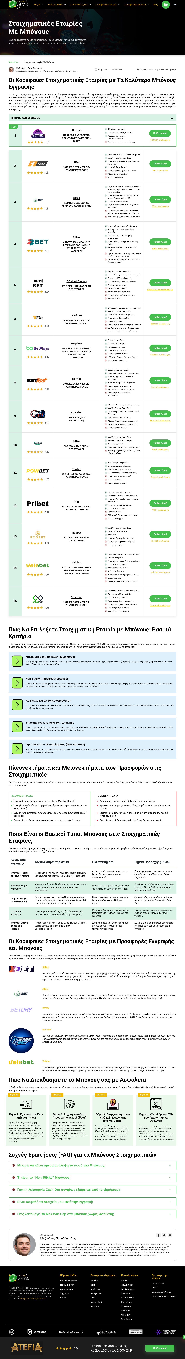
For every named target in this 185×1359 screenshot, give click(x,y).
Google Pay (96, 1293)
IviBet (76, 441)
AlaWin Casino (128, 1285)
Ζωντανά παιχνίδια (79, 4)
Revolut (94, 1280)
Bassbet (46, 1029)
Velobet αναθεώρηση (160, 572)
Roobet (76, 532)
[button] (92, 1165)
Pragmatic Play (67, 1285)
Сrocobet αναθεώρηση (160, 605)
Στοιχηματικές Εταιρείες (135, 4)
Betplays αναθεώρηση (160, 354)
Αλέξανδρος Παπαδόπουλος (29, 68)
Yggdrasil (64, 1293)
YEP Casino (126, 1314)
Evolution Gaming (68, 1280)
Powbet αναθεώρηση (160, 477)
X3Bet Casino (127, 1297)
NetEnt (63, 1297)
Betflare (77, 315)
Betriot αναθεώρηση (160, 387)
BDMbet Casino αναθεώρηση (160, 289)
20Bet (76, 198)
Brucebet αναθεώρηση (160, 420)
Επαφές (155, 1287)
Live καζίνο (13, 62)
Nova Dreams (127, 1293)
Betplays (76, 343)
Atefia (124, 1280)
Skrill (93, 1285)
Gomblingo (126, 1302)
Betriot (76, 378)
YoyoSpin (125, 1310)
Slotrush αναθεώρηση (160, 140)
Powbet (76, 469)
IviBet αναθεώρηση (160, 449)
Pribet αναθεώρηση (160, 509)
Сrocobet (76, 597)
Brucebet (76, 412)
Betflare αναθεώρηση (160, 323)
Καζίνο (37, 4)
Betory (45, 1008)
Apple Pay (95, 1289)
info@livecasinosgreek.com (33, 1298)
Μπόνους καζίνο (55, 4)
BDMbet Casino (77, 281)
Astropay (95, 1306)
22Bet (76, 237)
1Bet (76, 162)
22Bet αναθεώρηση (160, 248)
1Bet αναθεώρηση (160, 170)
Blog (155, 4)
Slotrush (76, 130)
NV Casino (126, 1306)
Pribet (76, 501)
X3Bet (45, 967)
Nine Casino (126, 1319)
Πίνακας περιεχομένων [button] (25, 117)
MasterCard (96, 1302)
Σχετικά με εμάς (158, 1283)
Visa (93, 1297)
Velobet (76, 562)
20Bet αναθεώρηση (160, 206)
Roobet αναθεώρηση (160, 541)
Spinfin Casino (128, 1289)
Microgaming (66, 1289)
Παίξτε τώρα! (160, 133)
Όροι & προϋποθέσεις (161, 1292)
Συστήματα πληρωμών (106, 4)
